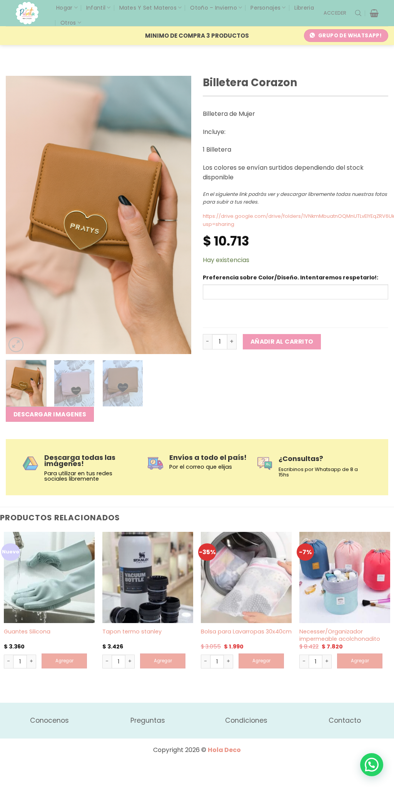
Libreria (304, 8)
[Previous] (19, 215)
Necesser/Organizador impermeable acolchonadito (339, 635)
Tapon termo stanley (132, 631)
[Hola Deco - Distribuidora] (30, 13)
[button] (335, 13)
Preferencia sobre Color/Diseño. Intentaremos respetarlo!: (290, 277)
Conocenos (49, 720)
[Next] (178, 215)
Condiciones (246, 720)
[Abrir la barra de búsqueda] (358, 13)
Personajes (265, 8)
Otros (68, 23)
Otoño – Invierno (213, 8)
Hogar (64, 8)
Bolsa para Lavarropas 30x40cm (246, 631)
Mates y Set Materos (148, 8)
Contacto (345, 720)
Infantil (95, 8)
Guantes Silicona (27, 631)
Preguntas (147, 720)
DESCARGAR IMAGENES (49, 414)
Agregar (64, 661)
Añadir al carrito (282, 342)
